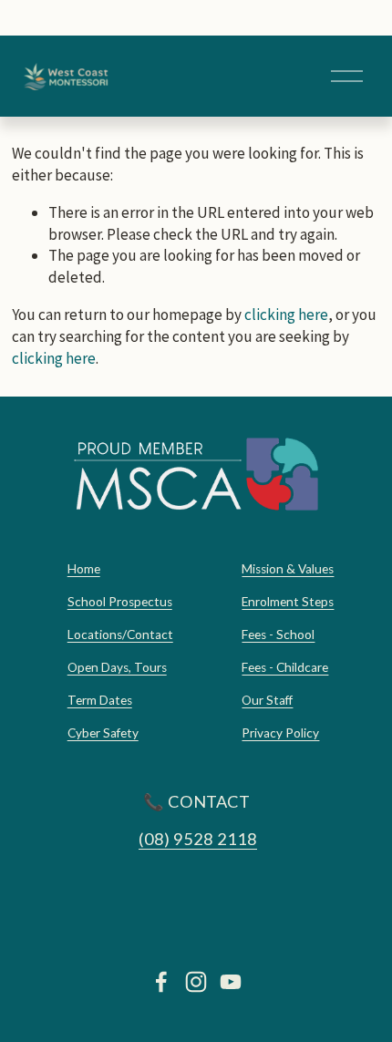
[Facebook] (161, 982)
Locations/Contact (120, 634)
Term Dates (99, 700)
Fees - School (278, 634)
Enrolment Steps (288, 601)
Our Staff (267, 700)
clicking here (286, 314)
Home (83, 569)
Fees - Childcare (285, 667)
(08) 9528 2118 (198, 839)
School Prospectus (119, 601)
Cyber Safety (103, 733)
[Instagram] (196, 982)
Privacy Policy (280, 733)
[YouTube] (231, 982)
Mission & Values (288, 569)
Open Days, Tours (117, 667)
